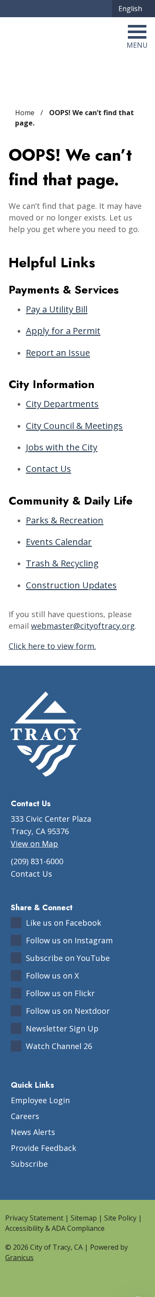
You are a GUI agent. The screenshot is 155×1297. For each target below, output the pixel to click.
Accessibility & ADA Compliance (55, 1228)
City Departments (62, 404)
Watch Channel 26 (59, 1046)
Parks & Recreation (64, 520)
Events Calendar (59, 541)
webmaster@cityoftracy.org (83, 626)
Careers (25, 1116)
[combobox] (133, 8)
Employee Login (40, 1100)
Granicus (19, 1257)
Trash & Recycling (62, 563)
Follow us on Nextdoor (68, 1011)
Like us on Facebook (63, 923)
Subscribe (29, 1164)
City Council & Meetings (74, 425)
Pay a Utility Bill (56, 309)
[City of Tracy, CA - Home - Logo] (49, 36)
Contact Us (48, 468)
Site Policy (120, 1218)
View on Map (34, 843)
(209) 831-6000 (37, 861)
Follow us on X (52, 975)
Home (24, 112)
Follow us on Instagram (69, 940)
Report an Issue (58, 352)
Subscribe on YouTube (68, 958)
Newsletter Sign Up (62, 1028)
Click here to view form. (52, 646)
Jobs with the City (61, 447)
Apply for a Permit (63, 330)
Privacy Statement (34, 1218)
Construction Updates (71, 585)
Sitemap (84, 1218)
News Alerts (33, 1132)
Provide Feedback (43, 1148)
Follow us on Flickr (60, 993)
